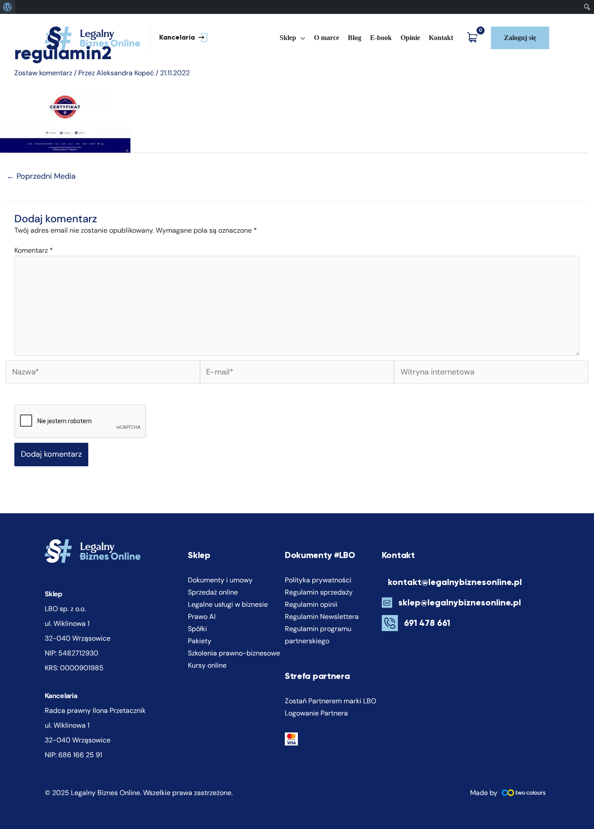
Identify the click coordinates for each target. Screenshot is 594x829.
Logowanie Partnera (316, 713)
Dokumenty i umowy (220, 580)
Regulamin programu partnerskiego (318, 634)
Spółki (197, 628)
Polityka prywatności (318, 580)
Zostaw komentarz (43, 72)
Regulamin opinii (311, 604)
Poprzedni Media (41, 176)
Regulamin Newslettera (322, 616)
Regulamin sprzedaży (319, 592)
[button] (178, 38)
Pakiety (199, 640)
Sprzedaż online (213, 592)
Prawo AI (202, 616)
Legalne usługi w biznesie (228, 604)
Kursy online (207, 665)
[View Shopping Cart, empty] (474, 38)
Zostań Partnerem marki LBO (330, 700)
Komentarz (33, 250)
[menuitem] (7, 7)
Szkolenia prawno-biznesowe (234, 653)
